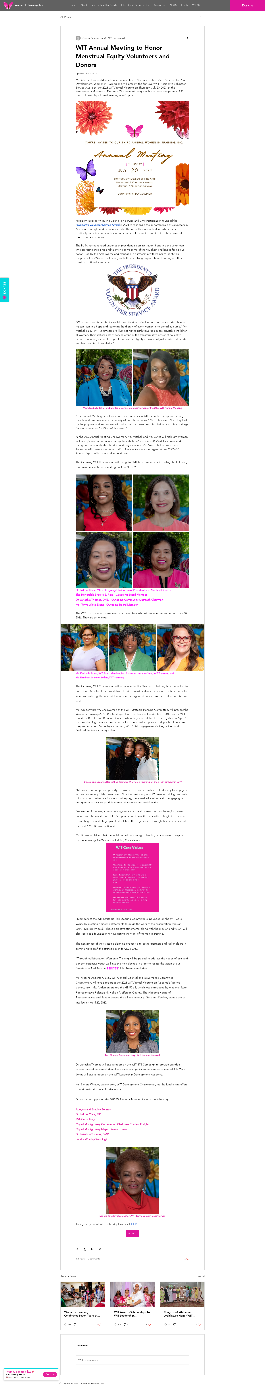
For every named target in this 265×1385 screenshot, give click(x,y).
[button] (200, 17)
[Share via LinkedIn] (92, 1249)
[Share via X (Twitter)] (84, 1249)
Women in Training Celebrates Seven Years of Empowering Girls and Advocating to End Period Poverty (80, 1313)
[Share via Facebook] (77, 1249)
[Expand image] (104, 377)
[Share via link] (99, 1249)
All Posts (65, 17)
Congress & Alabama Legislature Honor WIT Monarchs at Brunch (178, 1313)
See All (201, 1276)
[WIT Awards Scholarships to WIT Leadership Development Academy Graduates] (132, 1294)
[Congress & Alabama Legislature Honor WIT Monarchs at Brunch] (182, 1294)
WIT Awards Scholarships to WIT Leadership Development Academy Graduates (132, 1313)
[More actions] (187, 38)
